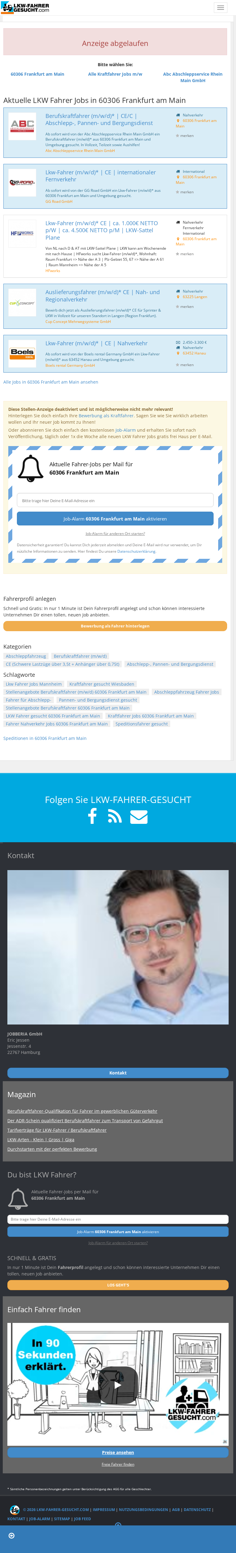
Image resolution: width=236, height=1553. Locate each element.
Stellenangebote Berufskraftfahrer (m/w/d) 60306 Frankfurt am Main (76, 692)
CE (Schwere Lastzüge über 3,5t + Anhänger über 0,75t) (62, 664)
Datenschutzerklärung (136, 551)
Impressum (104, 1509)
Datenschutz (197, 1509)
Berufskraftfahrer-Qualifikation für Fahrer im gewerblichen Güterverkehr (82, 1111)
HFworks (52, 270)
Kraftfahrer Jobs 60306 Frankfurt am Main (151, 716)
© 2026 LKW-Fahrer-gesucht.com (55, 1509)
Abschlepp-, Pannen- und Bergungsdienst (170, 664)
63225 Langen (195, 296)
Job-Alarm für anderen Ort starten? (115, 533)
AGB (176, 1509)
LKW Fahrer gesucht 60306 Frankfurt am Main (53, 716)
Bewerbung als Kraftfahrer (106, 416)
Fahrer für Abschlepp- (28, 700)
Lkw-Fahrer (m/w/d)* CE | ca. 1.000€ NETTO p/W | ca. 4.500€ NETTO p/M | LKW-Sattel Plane (101, 230)
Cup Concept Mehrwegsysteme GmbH (78, 321)
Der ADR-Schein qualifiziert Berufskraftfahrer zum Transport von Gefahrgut (85, 1120)
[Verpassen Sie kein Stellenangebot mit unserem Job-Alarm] (137, 817)
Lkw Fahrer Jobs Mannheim (34, 684)
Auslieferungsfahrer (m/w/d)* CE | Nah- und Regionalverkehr (102, 295)
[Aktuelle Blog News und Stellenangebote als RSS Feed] (115, 817)
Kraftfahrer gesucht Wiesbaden (101, 684)
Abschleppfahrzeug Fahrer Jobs (186, 692)
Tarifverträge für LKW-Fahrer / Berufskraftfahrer (57, 1130)
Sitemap (62, 1518)
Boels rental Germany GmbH (70, 365)
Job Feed (82, 1518)
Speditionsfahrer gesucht (142, 724)
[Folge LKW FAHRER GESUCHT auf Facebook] (92, 817)
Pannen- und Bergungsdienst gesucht (98, 700)
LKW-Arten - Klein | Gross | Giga (40, 1139)
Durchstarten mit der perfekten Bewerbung (52, 1149)
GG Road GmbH (59, 201)
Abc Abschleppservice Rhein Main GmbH (80, 150)
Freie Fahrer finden (118, 1464)
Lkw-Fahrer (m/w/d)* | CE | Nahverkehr (96, 343)
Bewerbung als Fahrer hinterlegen (115, 626)
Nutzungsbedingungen (143, 1509)
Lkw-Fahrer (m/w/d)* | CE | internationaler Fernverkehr (100, 176)
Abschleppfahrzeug (26, 656)
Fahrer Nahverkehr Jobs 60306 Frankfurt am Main (57, 724)
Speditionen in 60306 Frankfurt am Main (45, 738)
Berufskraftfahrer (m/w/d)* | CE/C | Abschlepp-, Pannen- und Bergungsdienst (99, 119)
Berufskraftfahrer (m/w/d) (80, 656)
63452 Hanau (194, 352)
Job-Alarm (126, 430)
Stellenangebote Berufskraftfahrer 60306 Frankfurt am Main (68, 708)
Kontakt (16, 1518)
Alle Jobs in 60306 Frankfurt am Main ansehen (50, 382)
